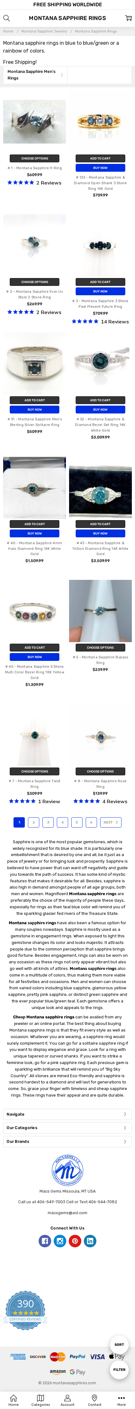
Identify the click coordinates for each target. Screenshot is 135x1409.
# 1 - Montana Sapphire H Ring (35, 168)
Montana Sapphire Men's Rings (32, 74)
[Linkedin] (90, 1241)
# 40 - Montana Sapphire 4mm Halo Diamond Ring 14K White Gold (34, 548)
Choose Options (34, 158)
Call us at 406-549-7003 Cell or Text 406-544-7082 (67, 1201)
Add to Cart (100, 158)
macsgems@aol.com (67, 1212)
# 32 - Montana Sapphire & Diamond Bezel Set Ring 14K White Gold (100, 425)
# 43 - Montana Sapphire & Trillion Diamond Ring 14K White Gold (100, 548)
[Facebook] (45, 1241)
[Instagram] (60, 1241)
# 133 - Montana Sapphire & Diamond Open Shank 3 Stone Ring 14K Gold (100, 183)
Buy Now (100, 168)
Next (109, 822)
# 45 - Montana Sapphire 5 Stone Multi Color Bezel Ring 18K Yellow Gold (34, 672)
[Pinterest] (75, 1241)
